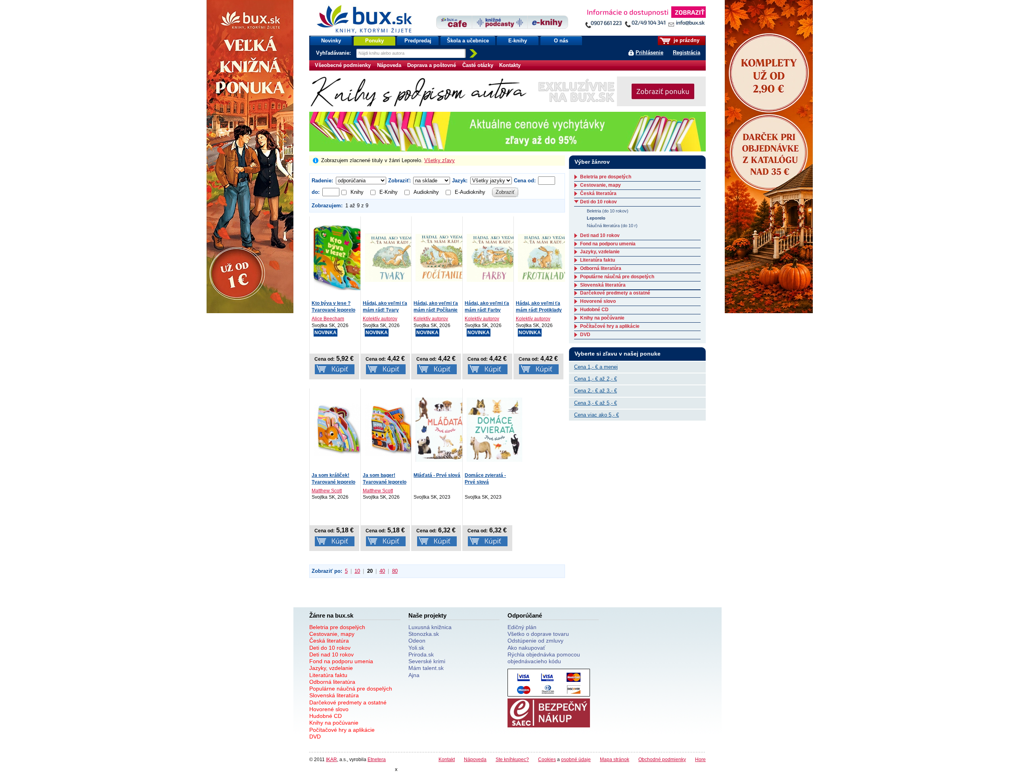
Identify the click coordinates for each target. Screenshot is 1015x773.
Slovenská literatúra (603, 285)
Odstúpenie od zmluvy (535, 640)
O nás (561, 41)
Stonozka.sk (423, 634)
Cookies (547, 759)
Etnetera (377, 759)
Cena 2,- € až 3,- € (595, 391)
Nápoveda (389, 65)
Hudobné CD (594, 309)
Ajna (413, 675)
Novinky (331, 41)
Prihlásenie (649, 52)
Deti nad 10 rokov (600, 235)
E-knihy (517, 41)
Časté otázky (477, 65)
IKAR (331, 759)
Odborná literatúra (600, 268)
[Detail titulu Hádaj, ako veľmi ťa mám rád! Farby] (494, 257)
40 (382, 571)
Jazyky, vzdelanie (600, 251)
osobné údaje (576, 759)
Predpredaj (417, 41)
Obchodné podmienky (662, 759)
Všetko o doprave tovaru (538, 634)
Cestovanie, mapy (600, 185)
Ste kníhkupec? (512, 759)
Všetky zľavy (439, 160)
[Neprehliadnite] (645, 18)
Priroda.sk (421, 654)
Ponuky (374, 41)
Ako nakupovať (526, 648)
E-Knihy (388, 192)
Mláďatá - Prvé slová (437, 475)
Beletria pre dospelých (605, 177)
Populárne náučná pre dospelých (617, 276)
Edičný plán (522, 627)
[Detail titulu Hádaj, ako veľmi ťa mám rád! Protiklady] (545, 257)
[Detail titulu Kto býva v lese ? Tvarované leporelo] (341, 257)
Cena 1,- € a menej (596, 367)
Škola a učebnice (468, 41)
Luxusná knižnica (430, 627)
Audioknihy (426, 192)
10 (357, 571)
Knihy (357, 192)
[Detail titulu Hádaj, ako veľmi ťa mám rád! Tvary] (392, 257)
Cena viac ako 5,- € (596, 415)
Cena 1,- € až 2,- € (595, 379)
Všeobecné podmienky (343, 65)
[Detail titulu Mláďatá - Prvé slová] (443, 429)
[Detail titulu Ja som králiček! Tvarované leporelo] (341, 429)
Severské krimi (426, 661)
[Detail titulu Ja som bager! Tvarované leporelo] (392, 429)
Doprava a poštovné (431, 65)
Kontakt (447, 759)
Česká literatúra (598, 193)
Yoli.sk (416, 648)
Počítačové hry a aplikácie (610, 326)
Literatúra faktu (597, 260)
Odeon (416, 640)
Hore (700, 759)
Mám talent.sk (426, 668)
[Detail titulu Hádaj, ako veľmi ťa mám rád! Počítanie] (443, 257)
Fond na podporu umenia (608, 244)
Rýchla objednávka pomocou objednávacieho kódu (544, 657)
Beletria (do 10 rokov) (607, 211)
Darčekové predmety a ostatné (615, 293)
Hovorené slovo (598, 301)
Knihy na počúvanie (602, 318)
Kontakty (510, 65)
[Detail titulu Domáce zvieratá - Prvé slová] (494, 429)
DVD (585, 334)
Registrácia (686, 52)
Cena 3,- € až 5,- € (595, 403)
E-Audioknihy (470, 192)
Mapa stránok (614, 759)
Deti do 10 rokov (598, 202)
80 (395, 571)
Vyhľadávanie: (334, 53)
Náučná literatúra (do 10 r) (612, 225)
